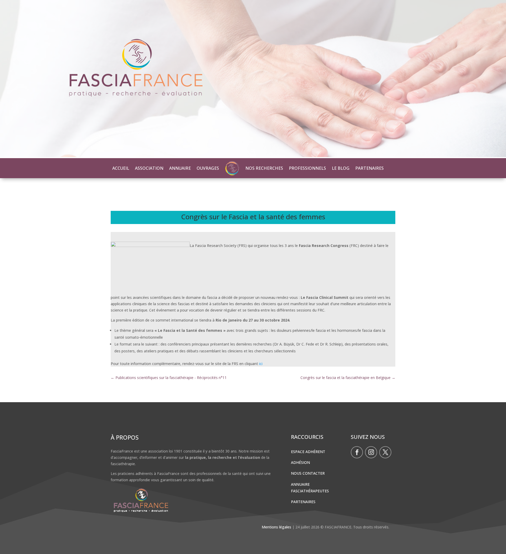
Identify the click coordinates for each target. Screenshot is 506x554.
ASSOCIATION (149, 168)
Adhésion (300, 462)
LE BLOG (340, 168)
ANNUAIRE (180, 168)
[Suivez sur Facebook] (357, 452)
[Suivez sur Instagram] (371, 452)
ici (260, 363)
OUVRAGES (208, 168)
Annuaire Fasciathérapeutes (310, 487)
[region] (253, 79)
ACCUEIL (120, 168)
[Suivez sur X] (385, 452)
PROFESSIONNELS (307, 168)
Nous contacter (308, 473)
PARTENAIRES (369, 168)
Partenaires (303, 501)
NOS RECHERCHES (264, 168)
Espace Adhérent (308, 451)
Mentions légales (276, 526)
